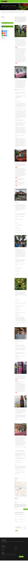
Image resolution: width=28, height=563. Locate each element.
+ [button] (15, 482)
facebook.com (16, 499)
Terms (2, 548)
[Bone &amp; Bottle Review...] (20, 488)
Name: (16, 516)
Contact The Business (5, 21)
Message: (16, 521)
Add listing (16, 548)
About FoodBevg (4, 547)
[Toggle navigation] (26, 1)
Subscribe (25, 509)
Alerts (3, 20)
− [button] (15, 483)
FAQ (2, 551)
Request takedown (5, 24)
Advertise (16, 547)
